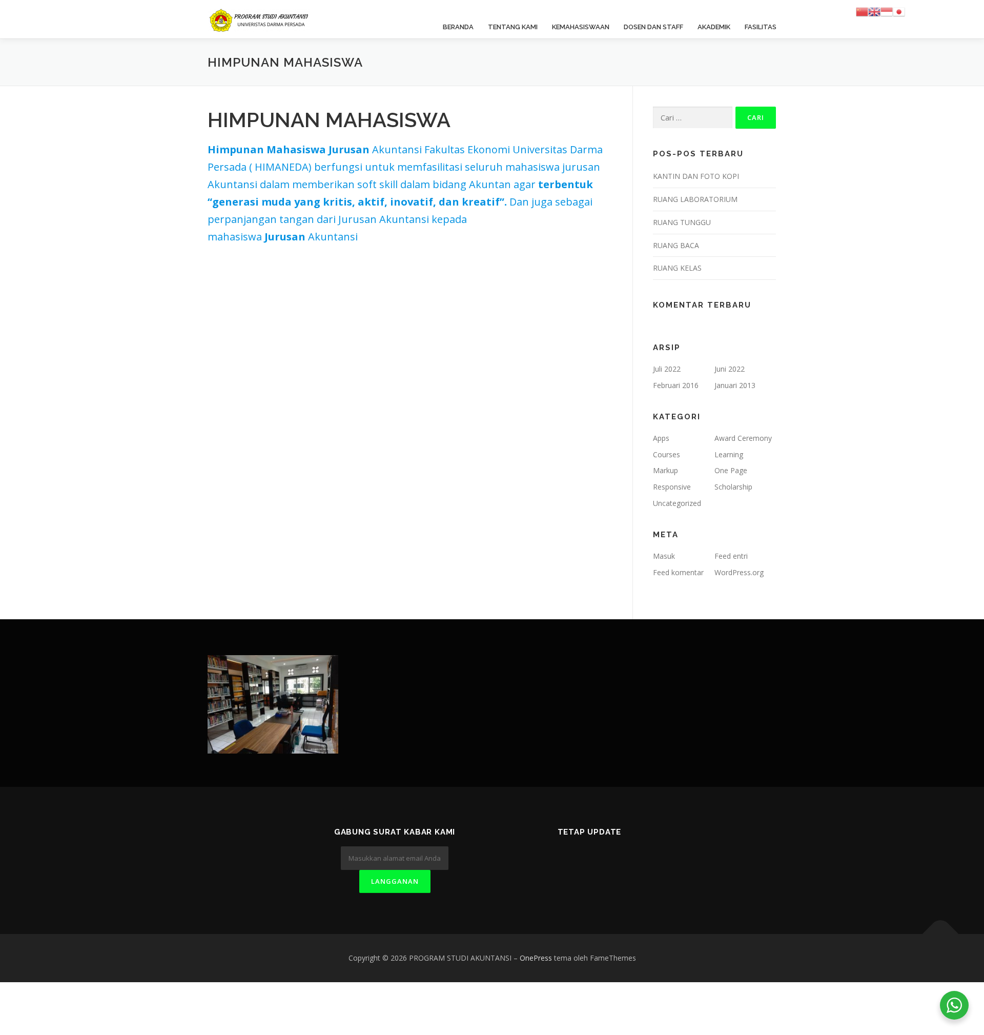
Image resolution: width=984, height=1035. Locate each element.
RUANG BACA (676, 245)
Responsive (672, 487)
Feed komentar (678, 572)
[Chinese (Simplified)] (862, 11)
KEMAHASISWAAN (580, 27)
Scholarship (733, 487)
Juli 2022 (667, 369)
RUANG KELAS (677, 268)
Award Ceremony (743, 438)
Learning (728, 454)
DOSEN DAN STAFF (653, 27)
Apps (661, 438)
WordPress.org (739, 572)
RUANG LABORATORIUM (695, 199)
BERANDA (458, 27)
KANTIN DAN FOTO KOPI (696, 176)
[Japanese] (899, 11)
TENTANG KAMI (513, 27)
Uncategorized (677, 503)
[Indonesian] (886, 11)
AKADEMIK (714, 27)
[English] (874, 11)
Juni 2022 (729, 369)
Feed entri (731, 556)
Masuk (664, 556)
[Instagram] (627, 859)
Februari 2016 (676, 385)
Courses (666, 454)
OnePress (536, 958)
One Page (730, 470)
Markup (665, 470)
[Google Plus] (602, 859)
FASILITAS (760, 27)
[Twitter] (552, 859)
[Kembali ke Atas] (940, 934)
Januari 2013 (734, 385)
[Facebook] (577, 859)
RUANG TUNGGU (682, 222)
